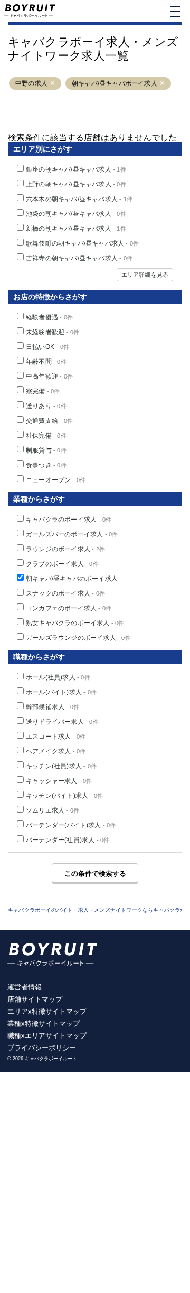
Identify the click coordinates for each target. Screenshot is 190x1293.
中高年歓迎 (49, 376)
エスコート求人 (56, 736)
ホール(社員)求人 (58, 677)
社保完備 (46, 435)
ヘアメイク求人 (56, 751)
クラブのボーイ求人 (62, 564)
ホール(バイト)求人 (61, 692)
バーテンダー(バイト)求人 (71, 825)
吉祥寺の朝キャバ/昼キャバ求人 (79, 258)
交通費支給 (49, 420)
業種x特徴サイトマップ (43, 1023)
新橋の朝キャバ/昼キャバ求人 (76, 228)
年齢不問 (46, 361)
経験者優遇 (49, 317)
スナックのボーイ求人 (65, 593)
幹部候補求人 (52, 707)
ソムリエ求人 (52, 810)
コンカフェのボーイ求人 (68, 608)
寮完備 (43, 391)
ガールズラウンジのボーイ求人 (78, 637)
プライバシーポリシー (41, 1047)
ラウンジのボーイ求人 (65, 549)
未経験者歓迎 (52, 332)
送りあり (46, 406)
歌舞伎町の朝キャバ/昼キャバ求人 (82, 243)
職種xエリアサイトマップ (47, 1035)
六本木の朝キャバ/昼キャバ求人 (79, 199)
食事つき (46, 465)
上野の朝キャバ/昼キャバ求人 (76, 184)
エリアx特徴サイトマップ (47, 1011)
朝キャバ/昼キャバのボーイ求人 (72, 578)
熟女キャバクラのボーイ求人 (75, 623)
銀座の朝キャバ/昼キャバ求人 (76, 169)
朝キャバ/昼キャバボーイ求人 (114, 83)
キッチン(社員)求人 (61, 766)
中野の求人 (31, 83)
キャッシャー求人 (59, 781)
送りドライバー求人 (62, 721)
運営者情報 (24, 987)
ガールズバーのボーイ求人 (72, 534)
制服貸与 (46, 450)
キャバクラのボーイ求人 (68, 519)
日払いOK (47, 347)
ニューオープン (56, 480)
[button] (52, 83)
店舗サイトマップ (34, 999)
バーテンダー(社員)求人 (67, 840)
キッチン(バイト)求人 (64, 795)
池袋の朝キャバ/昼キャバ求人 (76, 214)
